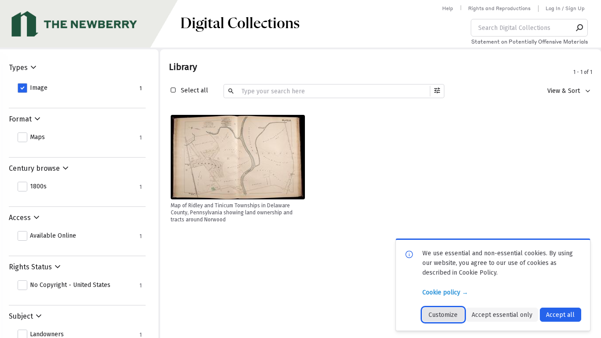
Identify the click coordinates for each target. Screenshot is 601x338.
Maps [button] (37, 137)
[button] (579, 27)
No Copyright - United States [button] (70, 285)
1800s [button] (38, 186)
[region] (238, 157)
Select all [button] (194, 90)
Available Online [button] (53, 235)
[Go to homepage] (90, 24)
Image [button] (39, 88)
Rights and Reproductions (499, 8)
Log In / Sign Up (565, 8)
